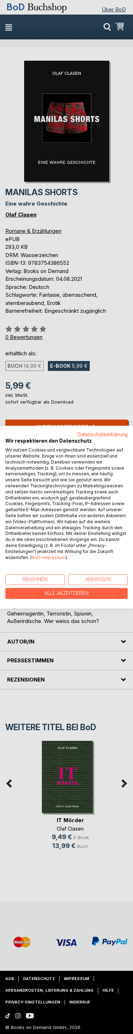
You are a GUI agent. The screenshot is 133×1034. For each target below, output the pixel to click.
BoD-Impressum (49, 557)
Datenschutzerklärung (102, 434)
